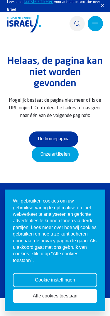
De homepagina (54, 139)
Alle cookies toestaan (55, 295)
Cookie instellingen (55, 279)
